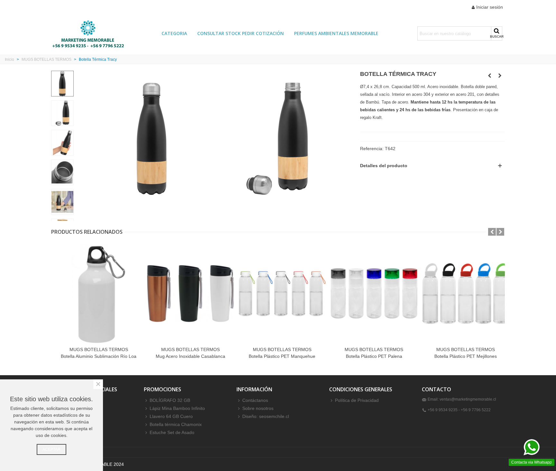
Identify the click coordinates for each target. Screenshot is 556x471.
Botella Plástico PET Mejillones (461, 356)
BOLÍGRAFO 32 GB (170, 400)
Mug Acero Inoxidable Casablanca (186, 356)
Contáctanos (255, 400)
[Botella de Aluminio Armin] (500, 75)
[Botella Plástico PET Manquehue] (278, 293)
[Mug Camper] (490, 75)
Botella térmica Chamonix (176, 424)
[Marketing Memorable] (88, 33)
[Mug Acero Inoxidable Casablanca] (186, 293)
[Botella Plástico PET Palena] (370, 293)
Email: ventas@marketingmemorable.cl (462, 399)
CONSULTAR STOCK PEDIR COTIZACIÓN (240, 33)
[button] (492, 232)
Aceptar (51, 449)
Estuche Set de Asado (172, 432)
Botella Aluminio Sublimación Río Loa (94, 356)
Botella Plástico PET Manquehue (278, 356)
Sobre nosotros (257, 408)
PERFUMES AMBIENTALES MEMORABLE (336, 33)
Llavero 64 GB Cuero (171, 416)
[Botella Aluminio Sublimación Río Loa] (94, 293)
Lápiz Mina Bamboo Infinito (177, 408)
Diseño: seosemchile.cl (265, 416)
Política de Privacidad (357, 400)
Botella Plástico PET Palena (370, 356)
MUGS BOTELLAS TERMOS (94, 349)
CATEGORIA (174, 33)
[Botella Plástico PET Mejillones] (461, 293)
